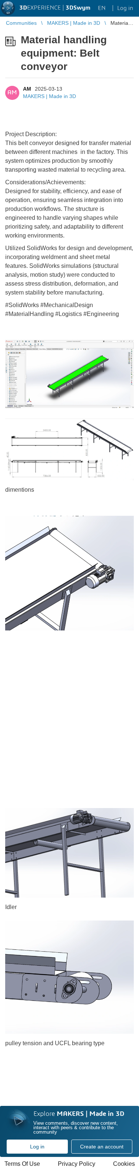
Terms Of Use (22, 1164)
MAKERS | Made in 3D (49, 96)
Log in (37, 1147)
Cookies (124, 1164)
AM (27, 89)
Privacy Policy (76, 1164)
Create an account (101, 1147)
